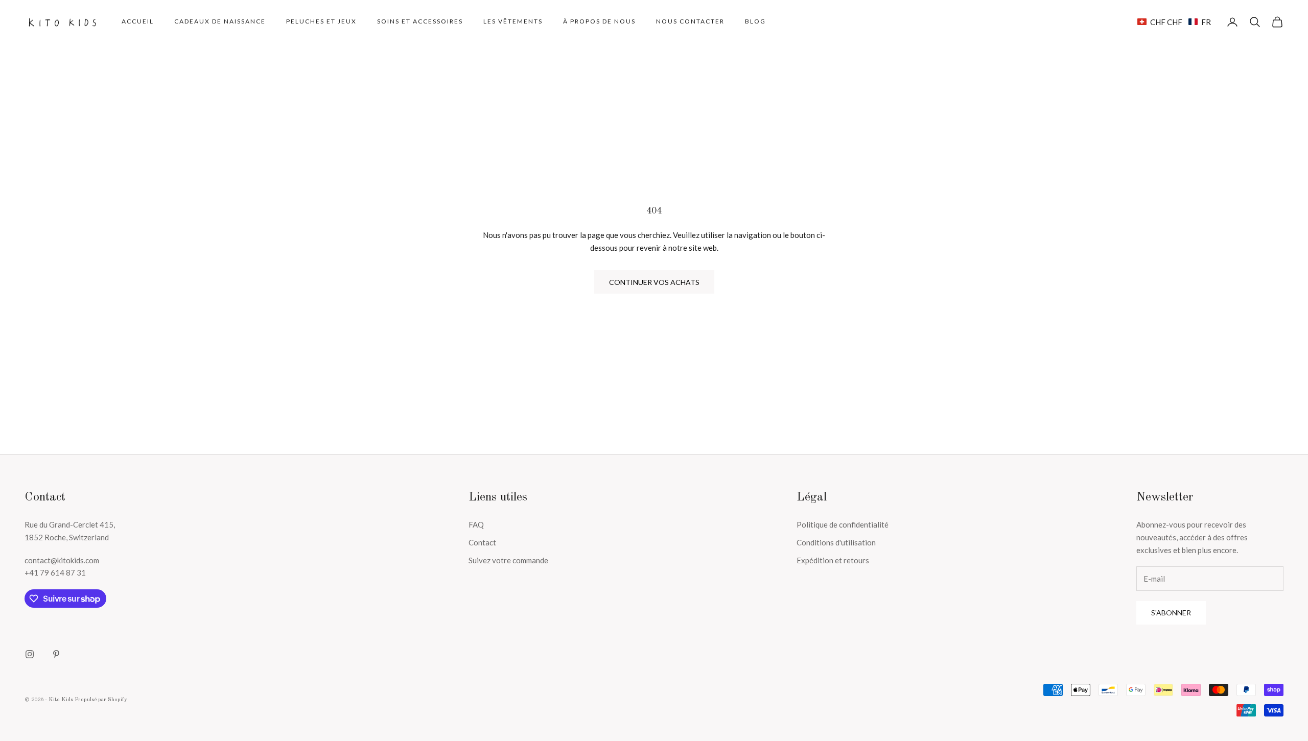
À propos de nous (599, 21)
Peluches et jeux (321, 21)
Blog (755, 21)
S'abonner (1171, 612)
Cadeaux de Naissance (220, 21)
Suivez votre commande (508, 560)
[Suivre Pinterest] (56, 654)
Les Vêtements (513, 21)
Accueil (138, 21)
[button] (1174, 22)
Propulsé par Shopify (101, 700)
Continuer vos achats (654, 282)
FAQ (476, 524)
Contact (482, 542)
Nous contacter (690, 21)
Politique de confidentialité (843, 524)
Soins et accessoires (420, 21)
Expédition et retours (833, 560)
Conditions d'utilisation (836, 542)
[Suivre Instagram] (30, 654)
